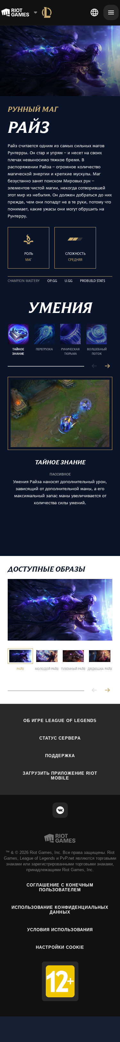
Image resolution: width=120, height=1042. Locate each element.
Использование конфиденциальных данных (60, 910)
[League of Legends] (46, 12)
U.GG (68, 281)
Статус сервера (60, 738)
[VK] (60, 810)
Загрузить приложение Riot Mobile (60, 775)
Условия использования (60, 929)
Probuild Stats (92, 281)
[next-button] (107, 366)
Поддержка (60, 755)
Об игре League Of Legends (60, 720)
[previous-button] (94, 366)
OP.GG (52, 281)
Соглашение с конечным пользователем (60, 887)
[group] (57, 339)
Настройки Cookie (60, 947)
